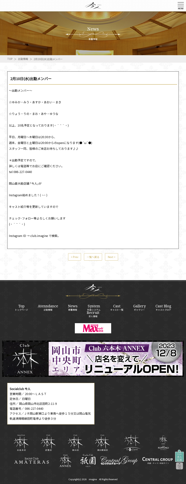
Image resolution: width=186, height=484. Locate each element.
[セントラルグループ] (118, 460)
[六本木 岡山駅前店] (102, 443)
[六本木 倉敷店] (48, 443)
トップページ (21, 307)
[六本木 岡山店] (75, 443)
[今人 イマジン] (93, 7)
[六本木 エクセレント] (132, 443)
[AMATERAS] (31, 460)
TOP (10, 59)
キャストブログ (163, 307)
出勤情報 (23, 59)
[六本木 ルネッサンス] (163, 443)
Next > (111, 257)
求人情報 (93, 314)
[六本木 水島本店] (21, 443)
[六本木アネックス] (93, 375)
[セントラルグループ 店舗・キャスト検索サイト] (157, 460)
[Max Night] (93, 328)
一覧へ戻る (93, 257)
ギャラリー (139, 307)
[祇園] (88, 460)
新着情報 (73, 307)
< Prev (74, 257)
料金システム (93, 307)
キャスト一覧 (116, 307)
